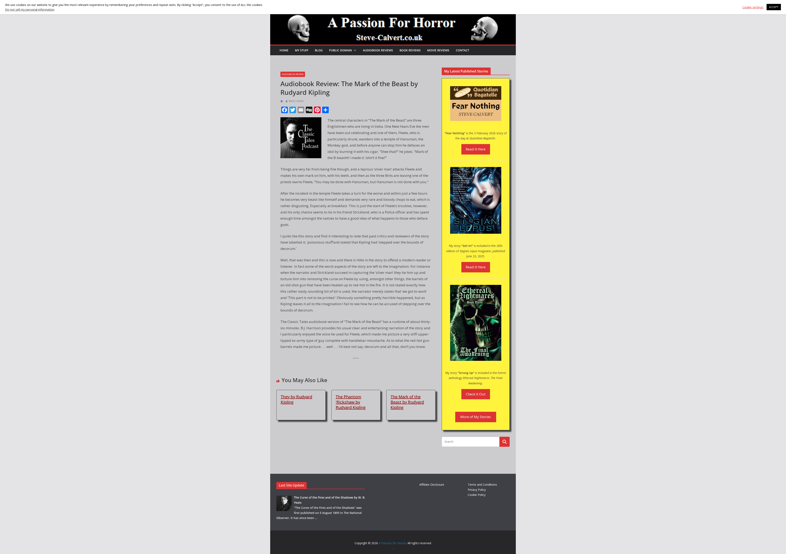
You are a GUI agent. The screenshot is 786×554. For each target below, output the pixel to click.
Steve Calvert (296, 101)
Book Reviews (410, 50)
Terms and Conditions (482, 484)
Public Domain (340, 50)
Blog (319, 50)
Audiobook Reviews (378, 50)
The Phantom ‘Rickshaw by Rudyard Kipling (351, 402)
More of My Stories (475, 416)
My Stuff (301, 50)
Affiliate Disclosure (431, 484)
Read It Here (476, 149)
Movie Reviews (438, 50)
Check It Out (475, 394)
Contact (462, 50)
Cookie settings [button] (752, 7)
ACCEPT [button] (773, 7)
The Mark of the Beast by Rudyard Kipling (407, 402)
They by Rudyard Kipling (296, 399)
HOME (284, 50)
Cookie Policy (477, 495)
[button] (354, 50)
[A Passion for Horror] (393, 14)
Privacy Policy (477, 490)
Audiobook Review (292, 74)
